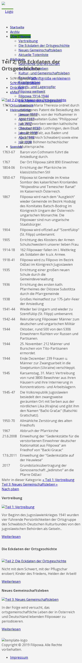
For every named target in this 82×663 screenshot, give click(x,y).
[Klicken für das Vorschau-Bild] (34, 100)
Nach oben (10, 489)
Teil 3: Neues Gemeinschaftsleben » (30, 484)
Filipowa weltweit (32, 91)
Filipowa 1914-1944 (34, 96)
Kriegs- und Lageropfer (37, 87)
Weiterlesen (11, 536)
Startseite (17, 27)
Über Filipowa (20, 36)
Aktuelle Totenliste (33, 54)
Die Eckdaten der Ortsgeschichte (44, 45)
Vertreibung (28, 41)
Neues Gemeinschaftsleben (40, 50)
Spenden (16, 147)
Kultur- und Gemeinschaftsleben (44, 73)
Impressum (19, 657)
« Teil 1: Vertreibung (58, 480)
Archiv (15, 32)
